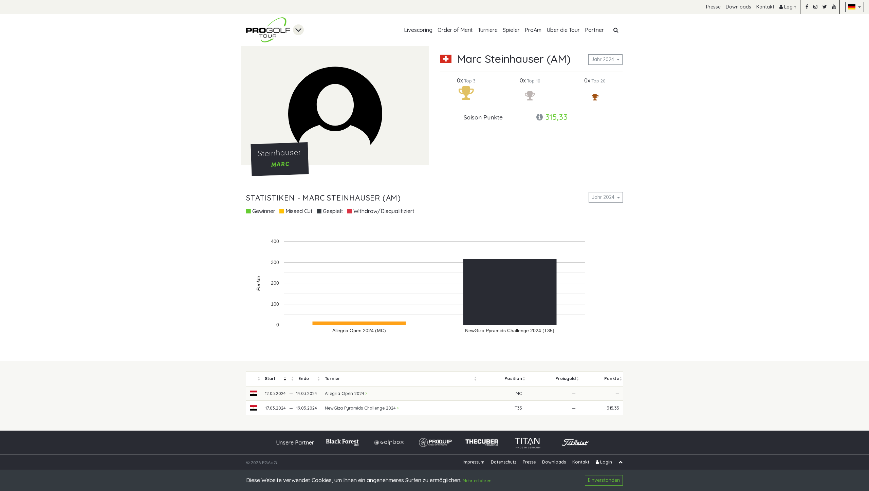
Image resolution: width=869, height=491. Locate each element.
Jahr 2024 (603, 59)
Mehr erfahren (477, 481)
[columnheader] (253, 379)
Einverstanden (604, 480)
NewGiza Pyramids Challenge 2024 (361, 408)
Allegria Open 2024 (345, 393)
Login (789, 7)
